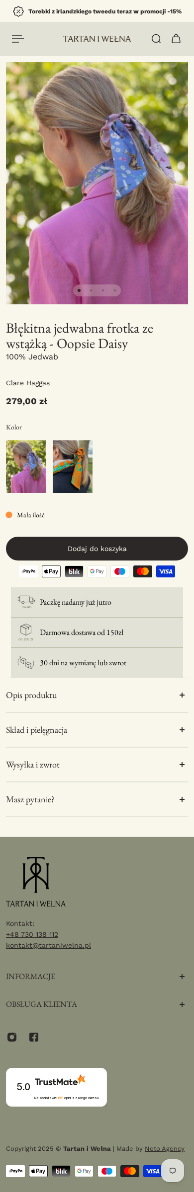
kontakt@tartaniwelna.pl (48, 945)
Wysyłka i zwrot (33, 764)
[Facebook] (34, 1037)
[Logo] (97, 39)
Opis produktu (31, 695)
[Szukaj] (156, 39)
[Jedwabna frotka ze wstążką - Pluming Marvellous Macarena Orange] (73, 466)
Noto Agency (165, 1148)
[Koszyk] (176, 39)
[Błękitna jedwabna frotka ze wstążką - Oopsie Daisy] (26, 466)
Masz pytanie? (30, 799)
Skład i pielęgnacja (36, 729)
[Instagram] (12, 1037)
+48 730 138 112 (32, 934)
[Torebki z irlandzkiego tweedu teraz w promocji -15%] (97, 11)
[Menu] (18, 39)
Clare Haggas (28, 383)
